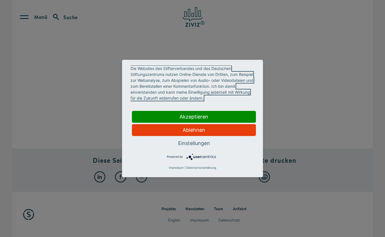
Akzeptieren (194, 117)
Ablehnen (194, 130)
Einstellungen (194, 143)
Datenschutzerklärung (201, 167)
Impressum (176, 167)
